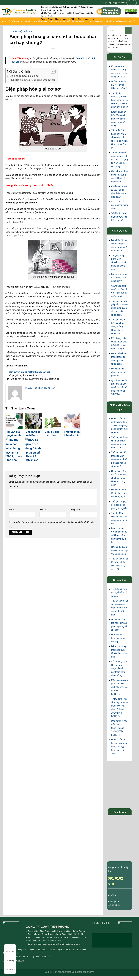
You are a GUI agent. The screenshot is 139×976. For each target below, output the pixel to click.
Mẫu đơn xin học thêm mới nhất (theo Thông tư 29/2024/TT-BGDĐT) (119, 728)
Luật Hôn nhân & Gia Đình (77, 21)
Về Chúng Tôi (17, 21)
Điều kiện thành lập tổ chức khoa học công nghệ (119, 493)
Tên (11, 509)
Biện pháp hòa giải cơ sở (24, 75)
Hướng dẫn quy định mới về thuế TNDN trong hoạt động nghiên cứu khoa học (119, 425)
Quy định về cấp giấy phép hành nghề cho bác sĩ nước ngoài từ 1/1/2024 (119, 387)
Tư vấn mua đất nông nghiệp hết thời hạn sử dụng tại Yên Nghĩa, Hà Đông (119, 159)
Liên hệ (132, 21)
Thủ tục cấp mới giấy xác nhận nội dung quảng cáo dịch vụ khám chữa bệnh (119, 308)
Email (43, 509)
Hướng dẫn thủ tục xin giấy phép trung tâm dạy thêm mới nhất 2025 (119, 747)
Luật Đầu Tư (109, 21)
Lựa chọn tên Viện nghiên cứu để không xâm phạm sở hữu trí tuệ (119, 535)
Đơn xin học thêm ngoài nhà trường (118, 638)
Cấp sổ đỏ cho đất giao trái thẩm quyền (119, 205)
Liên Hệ (121, 3)
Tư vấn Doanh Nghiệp (57, 21)
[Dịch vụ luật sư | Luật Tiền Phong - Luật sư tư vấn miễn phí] (19, 11)
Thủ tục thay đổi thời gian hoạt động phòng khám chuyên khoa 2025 (119, 326)
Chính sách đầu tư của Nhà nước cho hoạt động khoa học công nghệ (119, 478)
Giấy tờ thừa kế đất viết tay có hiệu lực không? (119, 85)
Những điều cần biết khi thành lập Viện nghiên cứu (119, 550)
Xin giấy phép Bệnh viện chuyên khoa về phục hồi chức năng (118, 262)
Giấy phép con (121, 21)
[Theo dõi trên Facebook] (128, 2)
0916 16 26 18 (10, 970)
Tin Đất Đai (119, 57)
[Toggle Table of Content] (52, 71)
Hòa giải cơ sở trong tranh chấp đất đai (35, 80)
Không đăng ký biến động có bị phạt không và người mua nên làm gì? (118, 119)
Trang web (75, 509)
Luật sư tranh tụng (96, 21)
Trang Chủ (105, 3)
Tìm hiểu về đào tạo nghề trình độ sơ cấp (119, 592)
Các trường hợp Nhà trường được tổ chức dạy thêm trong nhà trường (119, 668)
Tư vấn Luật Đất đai (21, 31)
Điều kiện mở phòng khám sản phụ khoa (119, 372)
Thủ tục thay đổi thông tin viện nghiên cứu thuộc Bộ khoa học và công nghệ (119, 459)
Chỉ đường (10, 961)
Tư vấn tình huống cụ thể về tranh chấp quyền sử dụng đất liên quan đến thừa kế (119, 100)
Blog (114, 3)
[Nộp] (128, 30)
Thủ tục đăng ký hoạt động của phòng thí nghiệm (119, 505)
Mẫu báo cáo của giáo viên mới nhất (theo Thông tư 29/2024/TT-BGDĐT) (119, 687)
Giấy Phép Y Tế (120, 231)
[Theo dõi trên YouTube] (134, 2)
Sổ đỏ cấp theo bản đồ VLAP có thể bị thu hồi (119, 216)
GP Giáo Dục (119, 580)
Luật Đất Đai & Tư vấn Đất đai (35, 21)
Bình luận (14, 486)
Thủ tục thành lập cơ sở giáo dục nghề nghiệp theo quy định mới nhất (119, 608)
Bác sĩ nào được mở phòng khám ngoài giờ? (119, 277)
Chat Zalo (10, 952)
